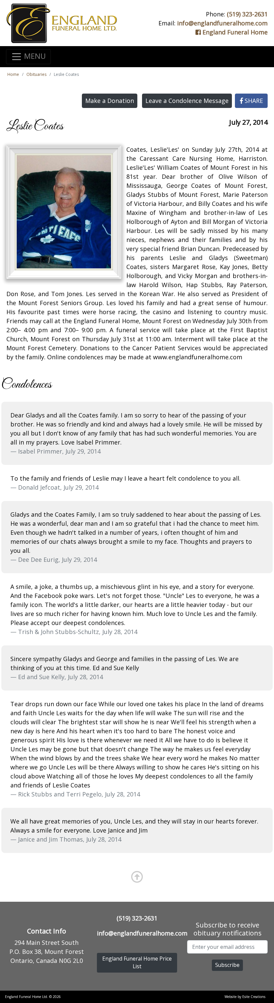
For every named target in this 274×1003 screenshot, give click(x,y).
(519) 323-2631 (247, 14)
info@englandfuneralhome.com (222, 23)
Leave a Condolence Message (187, 101)
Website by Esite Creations (245, 996)
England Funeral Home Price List (137, 962)
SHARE (253, 101)
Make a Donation (109, 101)
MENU (34, 55)
